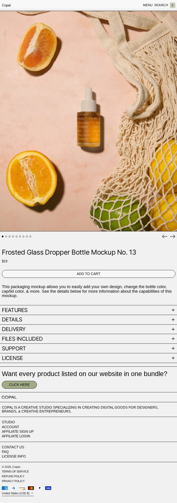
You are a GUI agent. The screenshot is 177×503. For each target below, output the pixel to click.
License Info (14, 456)
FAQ (5, 452)
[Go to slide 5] (17, 236)
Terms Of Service (15, 471)
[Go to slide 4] (13, 236)
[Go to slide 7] (23, 236)
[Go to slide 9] (30, 236)
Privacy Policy (13, 481)
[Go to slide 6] (20, 236)
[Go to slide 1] (3, 236)
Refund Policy (13, 476)
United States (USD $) (16, 493)
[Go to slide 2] (6, 236)
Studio (8, 422)
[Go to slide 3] (10, 236)
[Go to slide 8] (27, 236)
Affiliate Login (16, 436)
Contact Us (13, 447)
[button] (161, 5)
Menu (148, 5)
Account (10, 427)
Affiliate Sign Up (18, 431)
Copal (6, 5)
